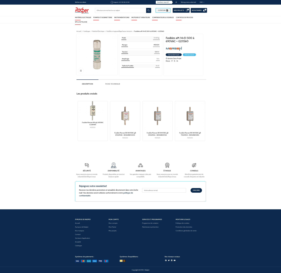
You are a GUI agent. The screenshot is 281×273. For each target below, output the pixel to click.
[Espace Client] (176, 2)
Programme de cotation (150, 223)
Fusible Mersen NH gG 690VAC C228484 (92, 123)
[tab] (87, 84)
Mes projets (113, 231)
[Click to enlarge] (81, 70)
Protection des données (184, 227)
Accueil (79, 31)
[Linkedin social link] (177, 61)
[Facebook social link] (172, 61)
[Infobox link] (194, 170)
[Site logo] (82, 10)
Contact (78, 234)
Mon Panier (197, 10)
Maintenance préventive (150, 227)
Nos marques (79, 231)
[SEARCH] (148, 10)
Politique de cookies (182, 223)
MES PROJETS (179, 10)
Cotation (162, 10)
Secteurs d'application (82, 238)
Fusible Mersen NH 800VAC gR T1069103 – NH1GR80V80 (190, 134)
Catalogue (86, 31)
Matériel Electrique (98, 31)
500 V (157, 52)
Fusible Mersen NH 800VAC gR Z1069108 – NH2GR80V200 (125, 134)
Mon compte (113, 223)
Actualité (78, 242)
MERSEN (156, 45)
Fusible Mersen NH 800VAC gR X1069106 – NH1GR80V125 (157, 134)
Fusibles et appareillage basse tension (119, 31)
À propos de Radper (81, 227)
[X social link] (174, 61)
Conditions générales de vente (186, 231)
